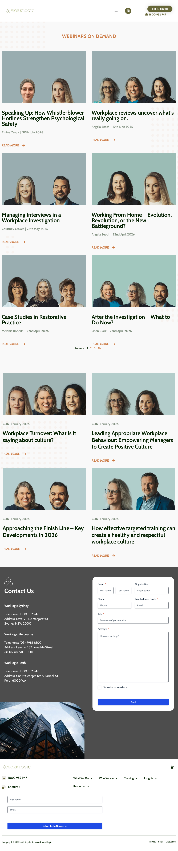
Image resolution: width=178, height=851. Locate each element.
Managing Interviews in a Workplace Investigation (31, 217)
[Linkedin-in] (172, 767)
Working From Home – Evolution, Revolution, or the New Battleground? (132, 220)
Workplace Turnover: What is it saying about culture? (39, 436)
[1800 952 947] (4, 778)
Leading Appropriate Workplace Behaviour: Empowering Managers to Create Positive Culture (132, 440)
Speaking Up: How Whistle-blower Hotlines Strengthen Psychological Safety (43, 118)
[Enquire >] (4, 787)
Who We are (106, 778)
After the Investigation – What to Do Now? (131, 319)
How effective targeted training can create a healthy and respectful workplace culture (133, 535)
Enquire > (14, 787)
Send (133, 702)
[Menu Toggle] (116, 11)
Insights (148, 778)
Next (101, 348)
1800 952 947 (17, 778)
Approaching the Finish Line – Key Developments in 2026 (43, 531)
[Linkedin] (128, 11)
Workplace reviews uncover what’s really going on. (133, 115)
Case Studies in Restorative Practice (34, 319)
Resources (79, 786)
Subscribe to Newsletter (115, 687)
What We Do (81, 778)
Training (129, 778)
